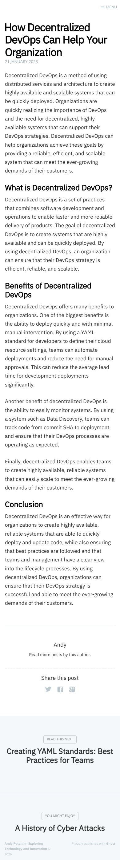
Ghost (110, 843)
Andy (60, 644)
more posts (51, 654)
